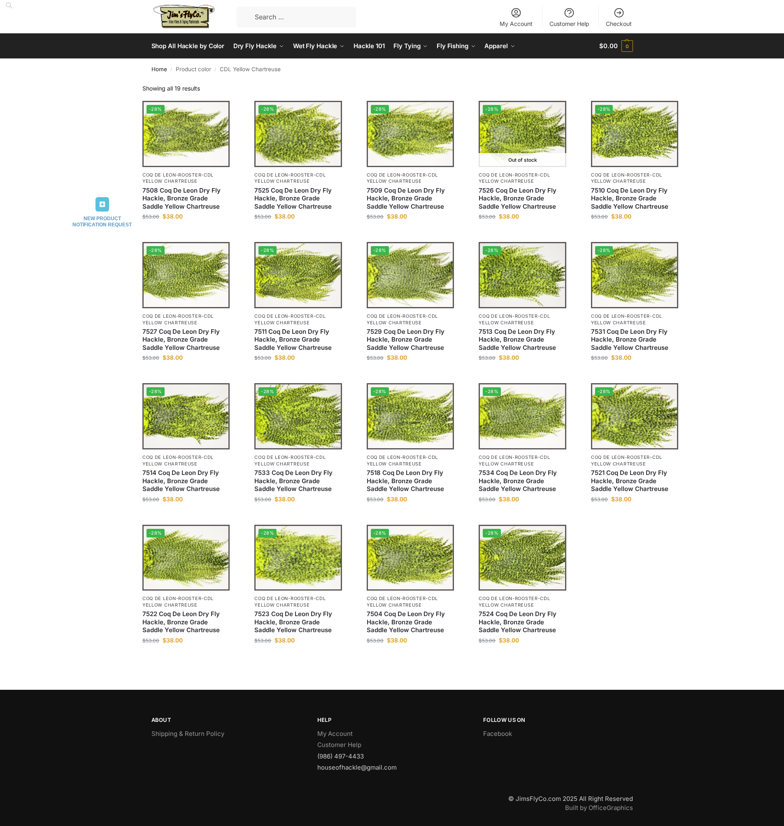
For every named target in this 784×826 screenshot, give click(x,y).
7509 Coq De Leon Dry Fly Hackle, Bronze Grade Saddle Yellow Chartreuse (406, 198)
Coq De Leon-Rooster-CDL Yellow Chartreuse (178, 178)
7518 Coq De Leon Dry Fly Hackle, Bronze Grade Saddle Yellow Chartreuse (405, 481)
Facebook (497, 734)
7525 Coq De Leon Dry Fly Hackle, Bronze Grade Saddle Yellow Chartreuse (293, 198)
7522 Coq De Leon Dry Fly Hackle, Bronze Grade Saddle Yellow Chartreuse (181, 622)
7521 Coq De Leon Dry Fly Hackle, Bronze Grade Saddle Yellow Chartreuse (629, 481)
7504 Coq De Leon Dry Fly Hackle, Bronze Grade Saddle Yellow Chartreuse (406, 622)
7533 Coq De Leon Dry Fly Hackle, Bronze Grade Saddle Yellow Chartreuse (293, 481)
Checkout (619, 23)
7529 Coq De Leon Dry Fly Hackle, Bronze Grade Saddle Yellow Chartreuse (405, 339)
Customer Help (569, 23)
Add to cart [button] (186, 233)
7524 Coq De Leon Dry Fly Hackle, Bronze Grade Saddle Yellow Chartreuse (517, 622)
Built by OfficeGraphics (599, 808)
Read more (522, 233)
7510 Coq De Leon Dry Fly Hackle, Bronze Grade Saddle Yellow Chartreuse (629, 198)
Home (159, 69)
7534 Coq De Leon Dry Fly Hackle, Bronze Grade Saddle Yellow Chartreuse (518, 481)
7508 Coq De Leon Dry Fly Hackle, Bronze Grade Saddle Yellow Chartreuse (181, 198)
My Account (516, 23)
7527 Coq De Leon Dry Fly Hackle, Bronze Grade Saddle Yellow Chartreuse (181, 339)
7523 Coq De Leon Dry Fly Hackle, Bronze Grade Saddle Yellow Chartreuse (293, 622)
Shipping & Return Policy (187, 734)
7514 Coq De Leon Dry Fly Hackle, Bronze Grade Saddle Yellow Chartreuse (181, 481)
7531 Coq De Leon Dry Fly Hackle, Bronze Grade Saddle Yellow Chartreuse (629, 339)
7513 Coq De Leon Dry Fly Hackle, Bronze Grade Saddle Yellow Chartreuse (517, 339)
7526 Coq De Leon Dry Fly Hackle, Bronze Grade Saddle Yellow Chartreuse (517, 198)
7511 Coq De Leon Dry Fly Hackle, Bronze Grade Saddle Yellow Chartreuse (293, 339)
